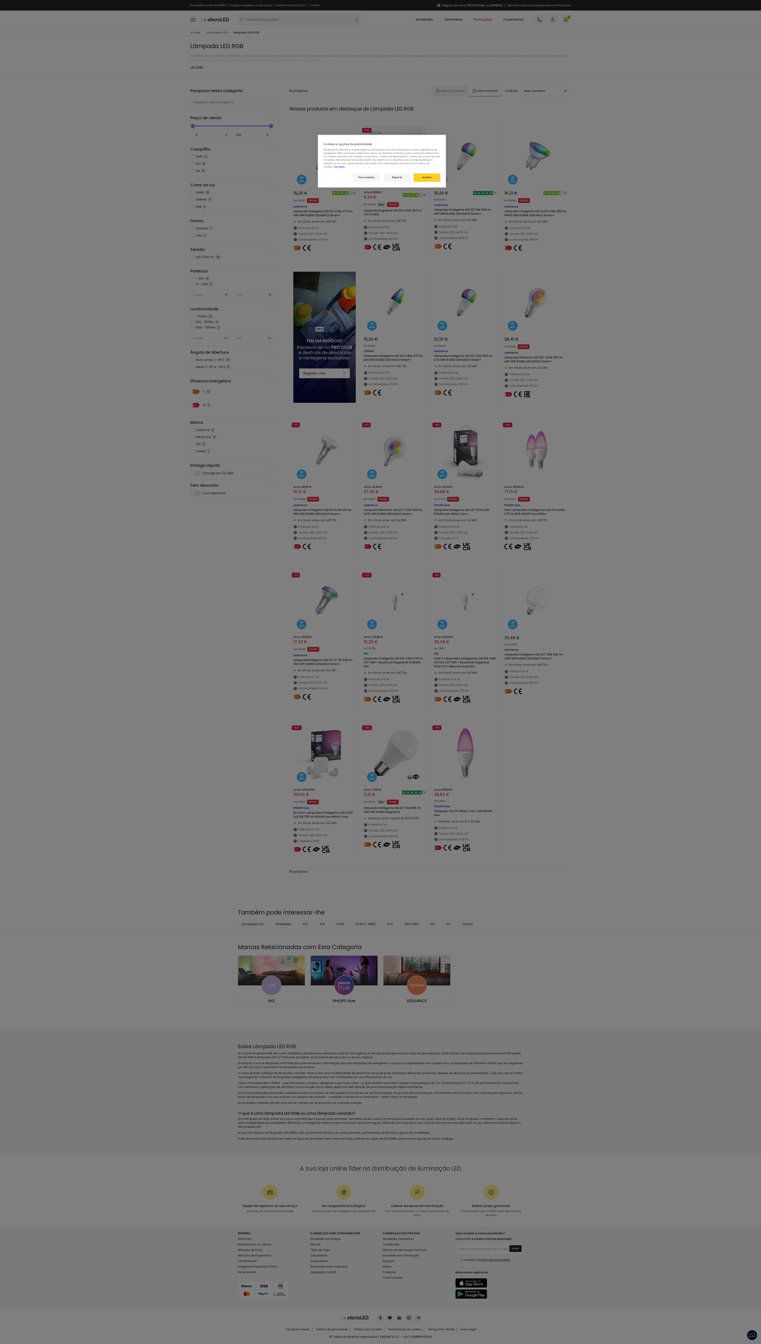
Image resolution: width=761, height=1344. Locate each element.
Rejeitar (397, 177)
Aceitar (427, 177)
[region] (381, 161)
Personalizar (366, 177)
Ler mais (339, 166)
